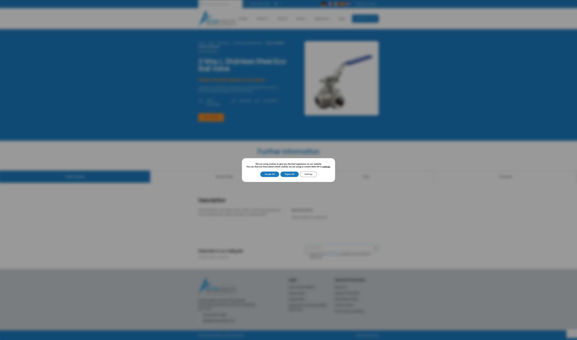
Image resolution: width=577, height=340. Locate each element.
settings (326, 166)
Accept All (270, 174)
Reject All (289, 174)
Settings (308, 174)
